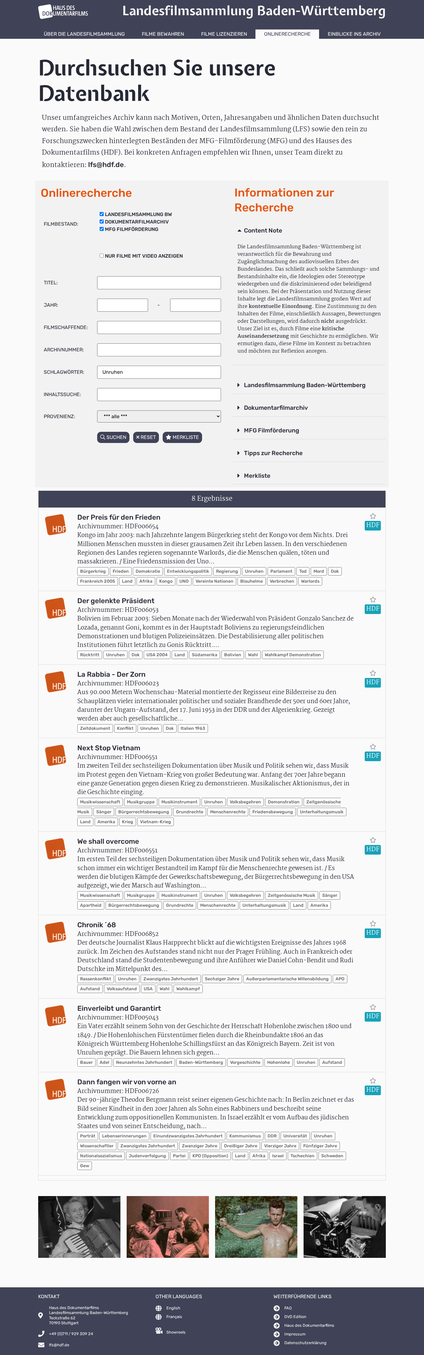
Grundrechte (189, 812)
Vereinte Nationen (214, 581)
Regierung (227, 571)
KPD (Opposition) (210, 1156)
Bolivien (232, 654)
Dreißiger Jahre (240, 1146)
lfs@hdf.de (106, 164)
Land (127, 581)
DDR (272, 1136)
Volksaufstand (122, 988)
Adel (104, 1062)
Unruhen (254, 571)
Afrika (145, 581)
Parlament (281, 571)
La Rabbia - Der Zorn (111, 674)
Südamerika (204, 654)
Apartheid (90, 905)
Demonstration (284, 802)
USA (148, 988)
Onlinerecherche (287, 34)
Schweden (332, 1156)
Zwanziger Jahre (199, 1146)
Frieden (121, 571)
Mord (318, 571)
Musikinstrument (179, 802)
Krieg (127, 821)
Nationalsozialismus (101, 1156)
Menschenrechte (228, 812)
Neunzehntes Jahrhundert (144, 1062)
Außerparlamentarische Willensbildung (287, 979)
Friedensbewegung (272, 812)
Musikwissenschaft (100, 802)
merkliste (185, 437)
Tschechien (302, 1156)
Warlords (310, 581)
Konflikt (125, 728)
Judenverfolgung (147, 1156)
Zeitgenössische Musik (291, 895)
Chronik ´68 (96, 925)
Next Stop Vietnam (108, 748)
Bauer (86, 1062)
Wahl (253, 654)
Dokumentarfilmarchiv (276, 407)
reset (147, 437)
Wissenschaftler (97, 1146)
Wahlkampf (188, 988)
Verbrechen (282, 581)
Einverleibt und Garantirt (119, 1008)
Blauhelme (251, 581)
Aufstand (90, 988)
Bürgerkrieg (93, 571)
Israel (278, 1156)
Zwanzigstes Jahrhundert (170, 979)
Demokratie (148, 571)
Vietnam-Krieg (155, 821)
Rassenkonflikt (95, 979)
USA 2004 (157, 654)
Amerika (106, 821)
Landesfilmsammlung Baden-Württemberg (305, 385)
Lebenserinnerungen (124, 1136)
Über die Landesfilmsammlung (84, 34)
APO (340, 979)
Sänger (103, 812)
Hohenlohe (278, 1062)
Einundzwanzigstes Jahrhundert (188, 1136)
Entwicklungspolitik (188, 571)
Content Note (263, 230)
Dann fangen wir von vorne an (126, 1082)
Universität (295, 1136)
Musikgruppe (141, 802)
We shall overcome (108, 841)
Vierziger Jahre (280, 1146)
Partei (179, 1156)
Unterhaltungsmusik (322, 812)
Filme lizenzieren (224, 34)
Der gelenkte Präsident (116, 601)
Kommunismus (245, 1136)
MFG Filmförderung (271, 430)
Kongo (166, 581)
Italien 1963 (193, 728)
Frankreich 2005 (97, 581)
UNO (184, 581)
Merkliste (257, 475)
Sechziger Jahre (222, 979)
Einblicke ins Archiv (354, 34)
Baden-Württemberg (201, 1062)
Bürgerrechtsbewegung (143, 812)
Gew (84, 1165)
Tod (303, 571)
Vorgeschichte (245, 1062)
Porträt (87, 1136)
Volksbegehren (245, 802)
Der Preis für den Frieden (118, 517)
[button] (309, 231)
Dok (335, 571)
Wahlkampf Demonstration (293, 654)
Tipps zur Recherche (273, 453)
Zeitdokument (95, 728)
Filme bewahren (163, 34)
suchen (115, 437)
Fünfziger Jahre (320, 1146)
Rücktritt (89, 654)
